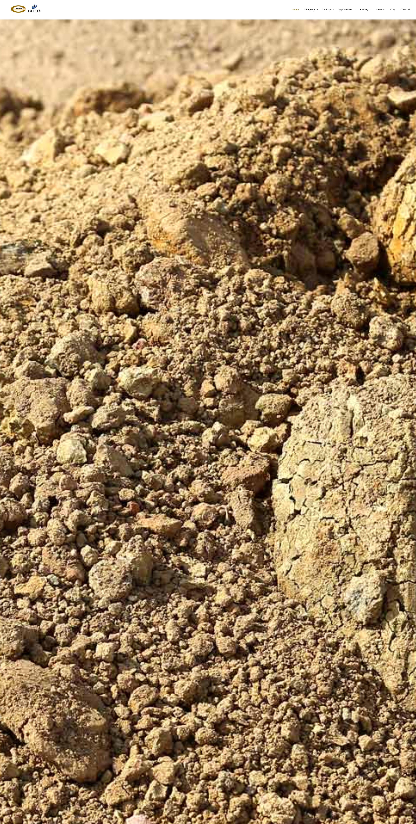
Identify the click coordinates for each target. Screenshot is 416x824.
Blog (392, 10)
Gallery (364, 10)
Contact (405, 10)
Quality (327, 10)
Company (310, 10)
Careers (380, 10)
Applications (345, 10)
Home (295, 10)
